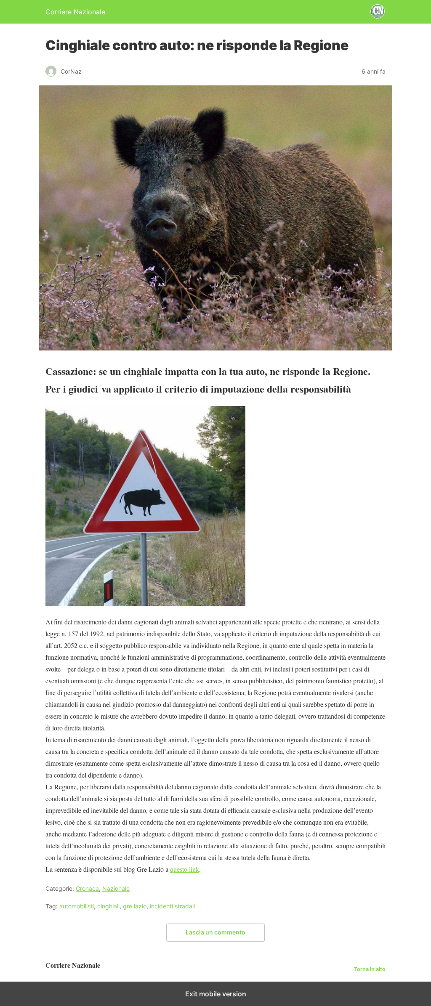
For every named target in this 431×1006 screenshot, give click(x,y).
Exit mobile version (215, 994)
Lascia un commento (215, 932)
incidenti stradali (172, 906)
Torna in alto (370, 969)
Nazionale (116, 888)
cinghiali (108, 906)
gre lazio (134, 906)
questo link (184, 869)
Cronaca (87, 888)
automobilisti (76, 906)
